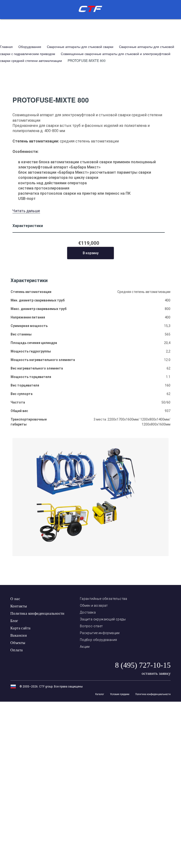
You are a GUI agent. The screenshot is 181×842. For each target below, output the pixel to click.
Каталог (99, 694)
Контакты (18, 606)
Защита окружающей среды (103, 619)
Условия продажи (119, 694)
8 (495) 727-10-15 (143, 665)
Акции (85, 647)
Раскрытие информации (100, 633)
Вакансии (18, 635)
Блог (14, 621)
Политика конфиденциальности (37, 613)
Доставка (88, 612)
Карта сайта (20, 628)
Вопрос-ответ (91, 626)
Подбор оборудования (98, 640)
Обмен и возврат (94, 605)
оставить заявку (156, 673)
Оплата (16, 650)
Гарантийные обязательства (103, 599)
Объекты (17, 643)
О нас (15, 599)
